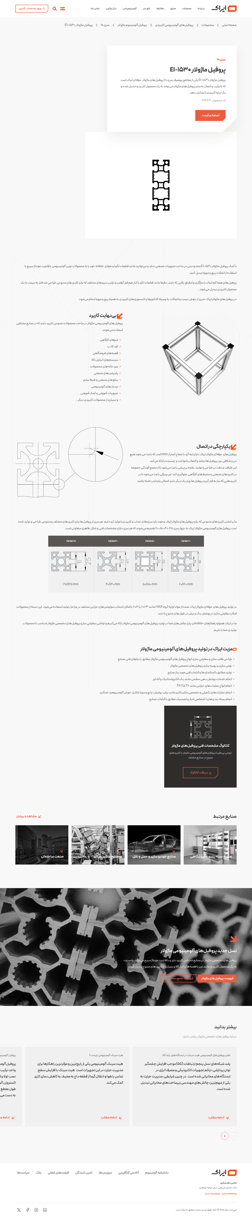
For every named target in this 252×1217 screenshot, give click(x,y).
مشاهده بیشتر (26, 816)
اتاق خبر (146, 8)
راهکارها (160, 8)
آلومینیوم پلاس (130, 8)
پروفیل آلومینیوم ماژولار (132, 25)
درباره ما (201, 8)
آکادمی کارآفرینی (128, 1172)
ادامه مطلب (216, 1117)
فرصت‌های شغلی (58, 1172)
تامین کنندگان (84, 1172)
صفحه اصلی (229, 25)
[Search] (54, 9)
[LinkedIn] (44, 1209)
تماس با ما (95, 8)
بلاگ (39, 1172)
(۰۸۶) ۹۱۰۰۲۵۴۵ (212, 1194)
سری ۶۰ (105, 25)
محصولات (186, 8)
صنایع (173, 8)
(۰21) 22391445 (229, 1194)
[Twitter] (18, 1209)
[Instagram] (36, 1209)
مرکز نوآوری (111, 8)
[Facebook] (27, 1209)
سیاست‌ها (23, 1172)
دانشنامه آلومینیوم (157, 1172)
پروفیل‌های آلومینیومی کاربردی (174, 25)
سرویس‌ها (105, 1172)
